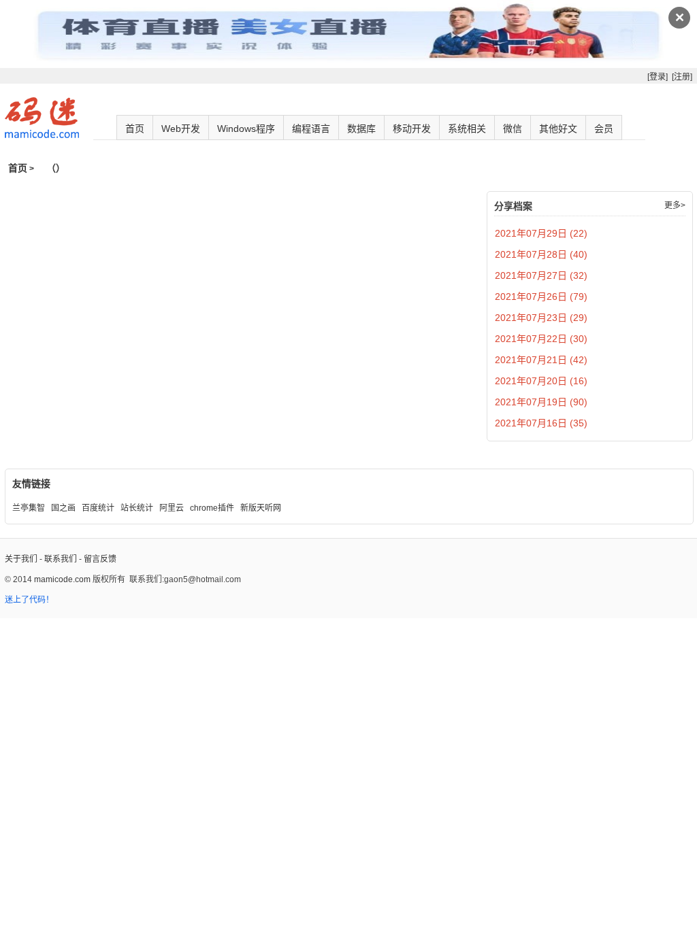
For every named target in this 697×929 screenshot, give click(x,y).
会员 (603, 128)
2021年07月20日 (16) (541, 380)
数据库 (361, 128)
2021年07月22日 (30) (541, 338)
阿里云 (171, 508)
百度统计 (98, 508)
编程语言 (311, 128)
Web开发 (180, 128)
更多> (674, 205)
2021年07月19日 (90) (541, 401)
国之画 (63, 508)
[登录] (657, 77)
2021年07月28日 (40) (541, 254)
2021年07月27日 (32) (541, 275)
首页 (134, 128)
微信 (512, 128)
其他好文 (558, 128)
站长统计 (136, 508)
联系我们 (60, 559)
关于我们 (21, 559)
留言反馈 (100, 559)
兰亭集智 (28, 508)
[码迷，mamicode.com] (42, 135)
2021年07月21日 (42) (541, 359)
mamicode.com (62, 579)
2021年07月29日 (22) (541, 233)
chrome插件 (212, 508)
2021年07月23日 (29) (541, 317)
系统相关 (467, 128)
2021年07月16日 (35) (541, 423)
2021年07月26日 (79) (541, 296)
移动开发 (412, 128)
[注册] (682, 77)
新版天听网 (260, 508)
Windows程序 (246, 128)
